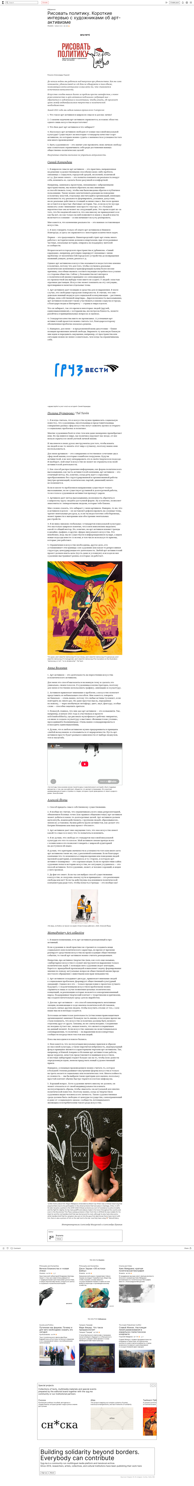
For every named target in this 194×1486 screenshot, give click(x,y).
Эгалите (50, 26)
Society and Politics (46, 1325)
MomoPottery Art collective (65, 933)
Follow (59, 1239)
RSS (153, 1477)
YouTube (145, 1477)
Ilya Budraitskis (44, 1334)
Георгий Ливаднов (126, 1337)
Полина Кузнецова (60, 413)
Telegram (129, 1477)
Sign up (44, 1473)
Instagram (139, 1477)
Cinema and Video (125, 1266)
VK (135, 1477)
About (52, 1473)
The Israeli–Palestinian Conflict (130, 1325)
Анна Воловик (57, 668)
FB (133, 1477)
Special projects (46, 1385)
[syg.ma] (3, 2)
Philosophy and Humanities (49, 1266)
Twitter (150, 1477)
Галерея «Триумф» (86, 1325)
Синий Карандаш (59, 162)
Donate (45, 2)
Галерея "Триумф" (85, 1332)
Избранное (51, 9)
